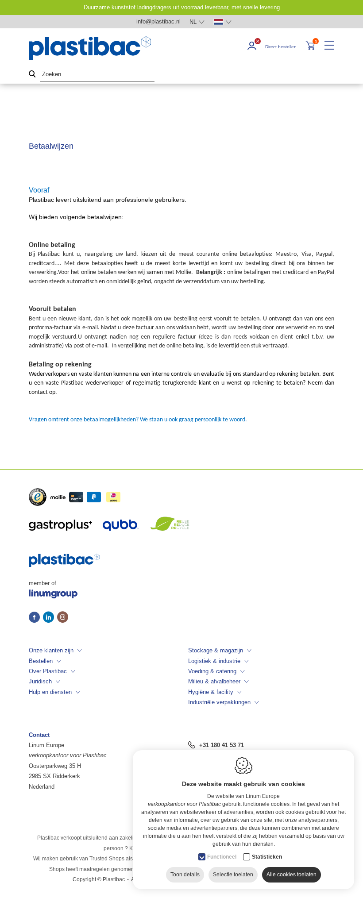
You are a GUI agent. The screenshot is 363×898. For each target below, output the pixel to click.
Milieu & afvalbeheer (214, 681)
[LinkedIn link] (50, 618)
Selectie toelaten (233, 874)
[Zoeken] (32, 74)
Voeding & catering (212, 671)
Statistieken (267, 857)
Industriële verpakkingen (219, 702)
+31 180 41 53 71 (221, 745)
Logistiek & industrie (214, 661)
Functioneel (221, 857)
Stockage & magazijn (215, 650)
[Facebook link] (36, 618)
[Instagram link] (62, 618)
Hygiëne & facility (210, 692)
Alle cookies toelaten (291, 874)
